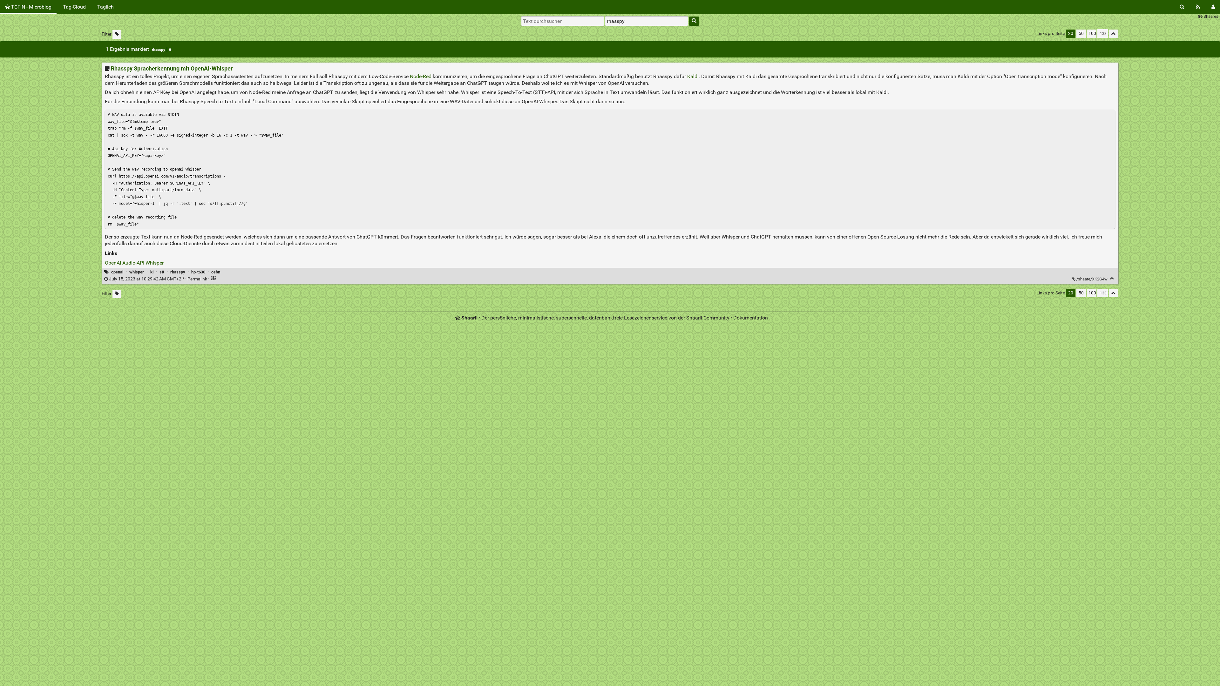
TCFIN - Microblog (30, 7)
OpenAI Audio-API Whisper (134, 263)
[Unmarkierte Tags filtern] (116, 34)
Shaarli (469, 318)
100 (1092, 33)
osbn (215, 272)
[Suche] (1182, 7)
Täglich (105, 7)
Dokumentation (750, 318)
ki (151, 272)
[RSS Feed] (1198, 7)
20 (1070, 33)
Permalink (158, 279)
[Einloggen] (1213, 7)
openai (117, 272)
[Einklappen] (1112, 278)
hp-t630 (198, 272)
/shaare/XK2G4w (1091, 279)
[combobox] (646, 21)
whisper (136, 272)
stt (161, 272)
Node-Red (420, 76)
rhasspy (158, 49)
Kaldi (693, 76)
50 (1081, 33)
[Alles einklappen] (1113, 34)
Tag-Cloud (74, 7)
